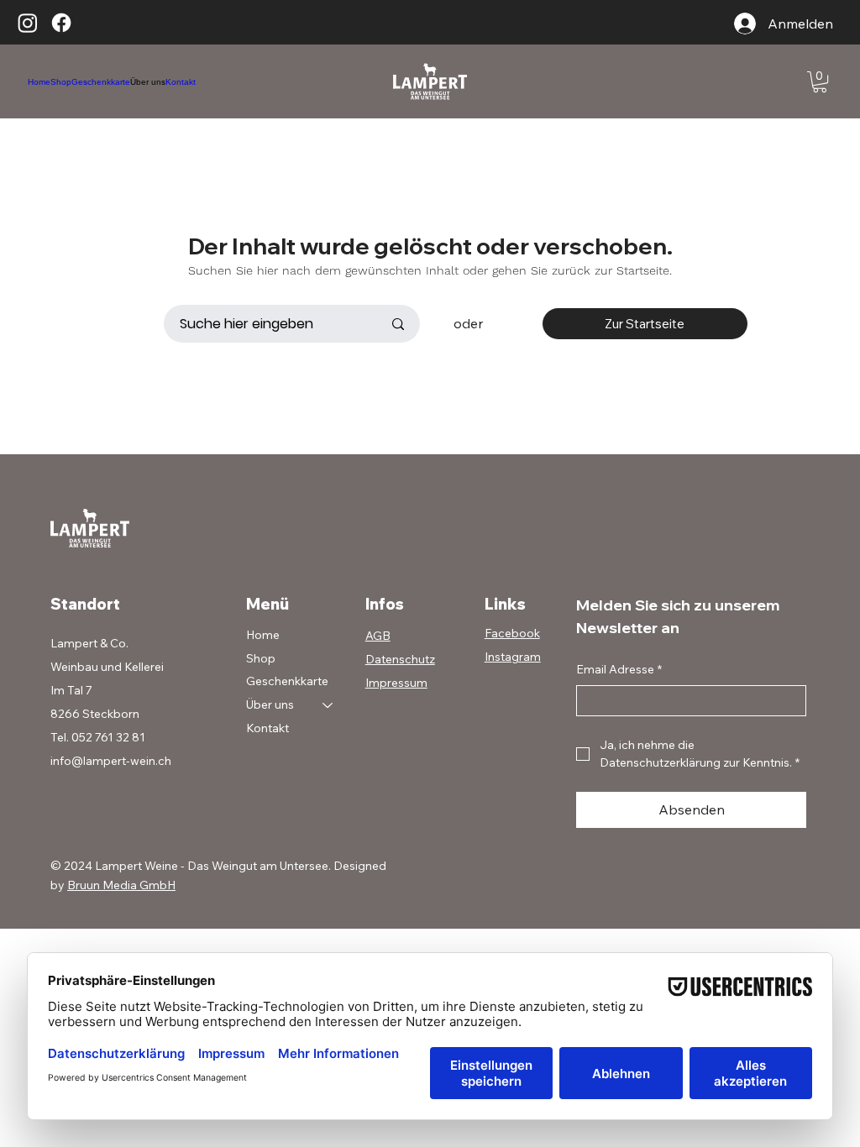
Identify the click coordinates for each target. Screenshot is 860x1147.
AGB (378, 635)
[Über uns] (328, 705)
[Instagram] (27, 22)
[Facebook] (61, 22)
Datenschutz (400, 659)
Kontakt (267, 728)
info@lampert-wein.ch (110, 760)
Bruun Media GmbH (121, 885)
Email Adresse (619, 669)
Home (263, 634)
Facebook (512, 633)
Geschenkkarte (287, 681)
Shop (260, 658)
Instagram (513, 656)
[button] (819, 81)
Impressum (396, 682)
